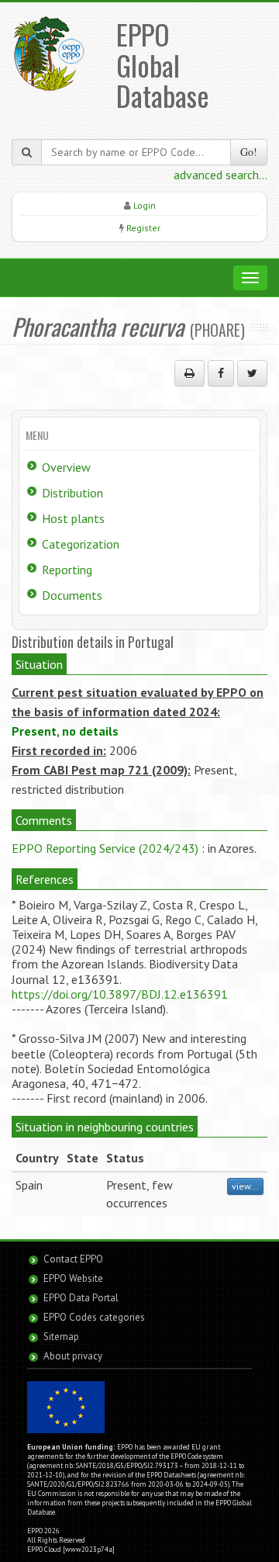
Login (144, 205)
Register (143, 228)
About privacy (72, 1356)
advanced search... (220, 174)
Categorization (80, 544)
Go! (248, 151)
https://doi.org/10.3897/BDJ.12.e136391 (120, 994)
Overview (66, 467)
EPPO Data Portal (81, 1297)
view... (245, 1186)
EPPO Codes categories (94, 1317)
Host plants (73, 518)
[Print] (189, 373)
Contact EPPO (73, 1259)
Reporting (67, 569)
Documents (72, 595)
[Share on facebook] (221, 373)
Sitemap (61, 1336)
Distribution (72, 492)
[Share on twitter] (252, 373)
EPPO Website (73, 1278)
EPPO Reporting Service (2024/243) (105, 848)
